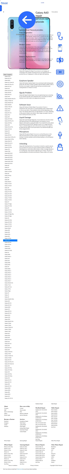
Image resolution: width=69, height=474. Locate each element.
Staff (5, 410)
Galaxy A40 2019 (8, 159)
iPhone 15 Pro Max (8, 446)
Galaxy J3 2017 (8, 185)
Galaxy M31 (7, 319)
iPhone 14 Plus (7, 457)
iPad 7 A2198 (54, 420)
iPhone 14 (6, 458)
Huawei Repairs (39, 440)
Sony (52, 458)
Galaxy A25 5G (8, 386)
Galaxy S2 (7, 293)
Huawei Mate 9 (39, 458)
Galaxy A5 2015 (8, 226)
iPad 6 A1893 (54, 413)
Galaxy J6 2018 (8, 171)
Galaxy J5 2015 (8, 224)
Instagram (6, 423)
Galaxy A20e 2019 (9, 161)
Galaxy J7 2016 (8, 197)
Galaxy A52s (7, 315)
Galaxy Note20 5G (9, 102)
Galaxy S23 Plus (8, 367)
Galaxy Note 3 (8, 274)
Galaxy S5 (7, 252)
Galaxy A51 (7, 133)
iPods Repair (22, 426)
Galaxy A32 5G (8, 303)
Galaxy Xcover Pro (9, 127)
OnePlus (53, 455)
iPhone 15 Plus (7, 450)
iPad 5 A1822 (54, 409)
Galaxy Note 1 (8, 270)
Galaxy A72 (7, 309)
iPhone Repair (7, 440)
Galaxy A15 (7, 396)
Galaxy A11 (7, 246)
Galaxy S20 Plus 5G (9, 120)
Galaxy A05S (7, 394)
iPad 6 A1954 (54, 415)
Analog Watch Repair (24, 428)
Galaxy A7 (7, 167)
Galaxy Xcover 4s (8, 143)
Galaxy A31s (7, 335)
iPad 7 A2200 (54, 418)
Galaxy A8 (7, 179)
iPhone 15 (6, 451)
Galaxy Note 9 (8, 169)
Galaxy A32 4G (8, 305)
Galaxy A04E (7, 388)
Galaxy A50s (7, 264)
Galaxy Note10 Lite (9, 321)
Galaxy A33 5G (8, 311)
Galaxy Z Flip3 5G (9, 327)
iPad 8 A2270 (54, 421)
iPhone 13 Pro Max (8, 460)
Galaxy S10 (7, 149)
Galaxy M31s (8, 108)
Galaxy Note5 (8, 228)
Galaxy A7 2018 (8, 250)
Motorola (53, 453)
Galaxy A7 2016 (8, 205)
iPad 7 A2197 (54, 416)
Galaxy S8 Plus (8, 189)
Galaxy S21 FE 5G (9, 398)
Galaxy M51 (7, 96)
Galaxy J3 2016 (8, 212)
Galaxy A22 (7, 333)
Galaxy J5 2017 (8, 183)
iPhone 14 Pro (7, 455)
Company (6, 408)
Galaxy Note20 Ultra (9, 299)
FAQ (21, 411)
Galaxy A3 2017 (8, 195)
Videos (5, 413)
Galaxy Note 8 (8, 181)
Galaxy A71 (7, 131)
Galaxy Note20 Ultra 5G (10, 98)
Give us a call (20, 469)
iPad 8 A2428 (54, 425)
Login (42, 2)
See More (38, 439)
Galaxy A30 (7, 230)
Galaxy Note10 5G (9, 282)
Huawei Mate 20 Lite (40, 453)
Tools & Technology (8, 411)
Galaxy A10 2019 (8, 163)
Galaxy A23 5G (8, 347)
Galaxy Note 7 (8, 280)
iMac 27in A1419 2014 (41, 422)
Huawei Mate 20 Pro (40, 455)
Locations (23, 3)
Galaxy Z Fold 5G (8, 351)
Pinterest (6, 426)
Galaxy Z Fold (8, 353)
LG (51, 451)
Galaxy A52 (7, 301)
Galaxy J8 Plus (8, 244)
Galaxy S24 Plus (8, 374)
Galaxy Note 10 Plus (9, 139)
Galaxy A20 (7, 232)
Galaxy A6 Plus (8, 242)
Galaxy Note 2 (8, 272)
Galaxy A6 (7, 173)
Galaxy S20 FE (8, 92)
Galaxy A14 (7, 378)
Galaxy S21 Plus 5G (9, 84)
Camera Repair (23, 431)
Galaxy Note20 (8, 104)
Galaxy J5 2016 (8, 199)
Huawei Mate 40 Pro (40, 457)
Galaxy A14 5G (8, 380)
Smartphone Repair (24, 421)
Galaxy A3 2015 (8, 222)
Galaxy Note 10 (8, 141)
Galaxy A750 (7, 76)
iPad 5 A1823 (54, 411)
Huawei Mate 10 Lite (40, 448)
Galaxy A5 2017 (8, 193)
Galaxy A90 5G (8, 135)
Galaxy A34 (7, 337)
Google (53, 448)
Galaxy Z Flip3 (8, 325)
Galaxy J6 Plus (8, 238)
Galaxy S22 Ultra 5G (9, 363)
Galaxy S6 (7, 218)
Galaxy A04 (7, 392)
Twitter (5, 424)
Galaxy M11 (7, 114)
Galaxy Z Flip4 (8, 323)
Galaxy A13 (7, 341)
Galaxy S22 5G (8, 359)
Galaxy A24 (7, 384)
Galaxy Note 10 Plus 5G (10, 137)
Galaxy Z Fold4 (8, 357)
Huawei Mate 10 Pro (40, 450)
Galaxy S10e (7, 151)
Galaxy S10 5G (8, 145)
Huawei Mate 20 (39, 451)
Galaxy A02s (7, 80)
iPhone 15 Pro (7, 448)
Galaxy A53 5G (8, 313)
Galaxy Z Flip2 (8, 329)
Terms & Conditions (13, 465)
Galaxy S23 (7, 365)
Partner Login (7, 415)
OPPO (52, 457)
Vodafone (53, 460)
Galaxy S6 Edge (8, 216)
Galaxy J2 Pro (8, 289)
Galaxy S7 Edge (8, 203)
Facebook (6, 421)
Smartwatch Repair (24, 429)
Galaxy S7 (7, 201)
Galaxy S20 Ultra (8, 118)
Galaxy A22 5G (8, 78)
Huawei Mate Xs (39, 460)
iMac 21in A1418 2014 (41, 424)
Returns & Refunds (24, 413)
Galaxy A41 (7, 116)
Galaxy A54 (7, 349)
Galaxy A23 (7, 345)
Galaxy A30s (7, 262)
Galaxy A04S (7, 390)
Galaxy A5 (7, 208)
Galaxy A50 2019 (8, 157)
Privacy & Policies (34, 465)
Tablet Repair (23, 423)
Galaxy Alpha (7, 268)
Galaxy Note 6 (8, 278)
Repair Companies (8, 74)
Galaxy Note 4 (8, 256)
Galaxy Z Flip (7, 331)
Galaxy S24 (7, 372)
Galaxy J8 (7, 297)
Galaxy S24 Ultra (8, 376)
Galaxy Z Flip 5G (8, 106)
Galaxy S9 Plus (8, 175)
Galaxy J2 (7, 295)
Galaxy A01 (7, 236)
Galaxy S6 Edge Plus (9, 214)
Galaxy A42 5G (8, 94)
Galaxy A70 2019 (8, 155)
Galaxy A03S (7, 307)
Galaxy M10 (7, 317)
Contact (32, 3)
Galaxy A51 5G (8, 112)
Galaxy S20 (7, 125)
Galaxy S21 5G (8, 86)
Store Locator (23, 410)
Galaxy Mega (7, 291)
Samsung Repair (23, 440)
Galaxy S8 (7, 187)
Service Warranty (23, 415)
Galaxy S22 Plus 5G (9, 361)
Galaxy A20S (7, 248)
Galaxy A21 (7, 258)
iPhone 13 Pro (7, 462)
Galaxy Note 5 (8, 276)
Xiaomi (52, 462)
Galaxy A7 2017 (8, 191)
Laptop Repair (23, 424)
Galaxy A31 (7, 260)
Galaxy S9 (7, 177)
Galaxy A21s (7, 110)
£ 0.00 (37, 2)
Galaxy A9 (7, 165)
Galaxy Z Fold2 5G (9, 100)
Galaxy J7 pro (8, 284)
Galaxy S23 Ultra (8, 369)
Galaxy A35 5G (8, 382)
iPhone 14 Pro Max (8, 453)
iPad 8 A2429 (54, 423)
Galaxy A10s (7, 234)
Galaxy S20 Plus (8, 122)
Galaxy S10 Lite (8, 129)
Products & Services (15, 3)
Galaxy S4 (7, 266)
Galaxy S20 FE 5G (9, 90)
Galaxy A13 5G (8, 343)
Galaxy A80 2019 (8, 153)
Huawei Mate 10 (39, 446)
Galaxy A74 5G (8, 339)
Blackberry (53, 446)
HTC (52, 450)
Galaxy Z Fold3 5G (9, 355)
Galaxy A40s (7, 254)
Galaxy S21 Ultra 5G (9, 82)
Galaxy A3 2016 (8, 210)
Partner (28, 3)
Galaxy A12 (7, 88)
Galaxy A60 (7, 240)
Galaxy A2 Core (8, 286)
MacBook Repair (39, 403)
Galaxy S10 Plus (8, 147)
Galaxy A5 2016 (8, 220)
